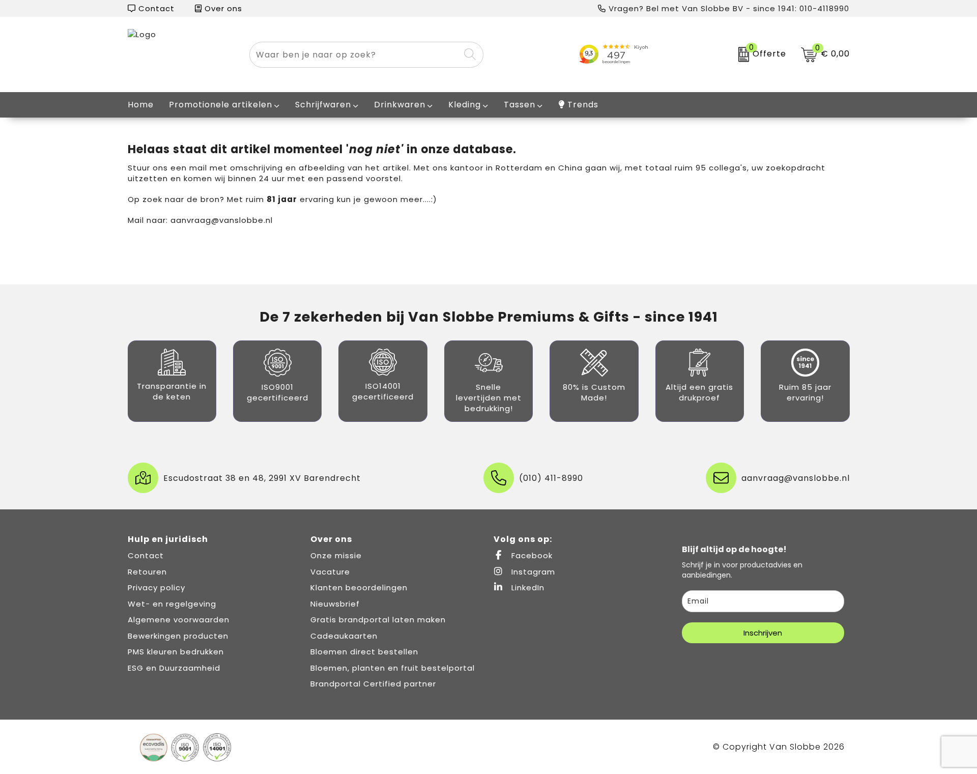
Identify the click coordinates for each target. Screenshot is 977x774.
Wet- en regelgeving (172, 603)
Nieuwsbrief (335, 603)
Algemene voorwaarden (178, 619)
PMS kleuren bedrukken (176, 651)
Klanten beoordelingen (359, 587)
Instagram (532, 571)
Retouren (147, 571)
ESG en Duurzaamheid (174, 668)
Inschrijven (762, 632)
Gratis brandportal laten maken (378, 619)
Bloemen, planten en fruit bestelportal (392, 668)
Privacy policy (156, 587)
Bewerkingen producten (178, 635)
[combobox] (354, 54)
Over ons (222, 8)
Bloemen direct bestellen (364, 651)
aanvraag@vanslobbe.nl (221, 220)
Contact (155, 8)
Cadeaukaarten (344, 635)
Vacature (330, 571)
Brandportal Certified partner (373, 683)
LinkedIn (526, 587)
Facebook (531, 555)
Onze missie (336, 555)
